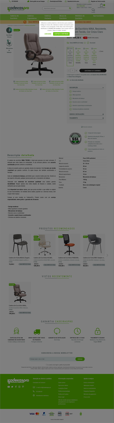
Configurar (48, 33)
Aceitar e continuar (61, 34)
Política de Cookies (55, 28)
